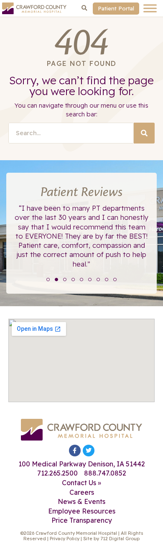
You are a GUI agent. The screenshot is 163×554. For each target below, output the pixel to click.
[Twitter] (88, 450)
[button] (84, 8)
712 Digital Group (120, 538)
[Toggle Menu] (150, 8)
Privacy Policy (64, 538)
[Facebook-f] (75, 450)
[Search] (144, 133)
